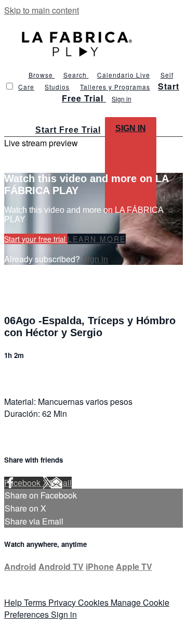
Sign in (121, 98)
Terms (36, 602)
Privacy (63, 602)
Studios (57, 86)
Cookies (94, 602)
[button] (9, 86)
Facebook (23, 483)
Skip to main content (41, 10)
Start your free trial (36, 239)
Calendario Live (123, 74)
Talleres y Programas (115, 86)
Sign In (130, 128)
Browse (42, 74)
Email (61, 483)
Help (14, 602)
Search (76, 74)
